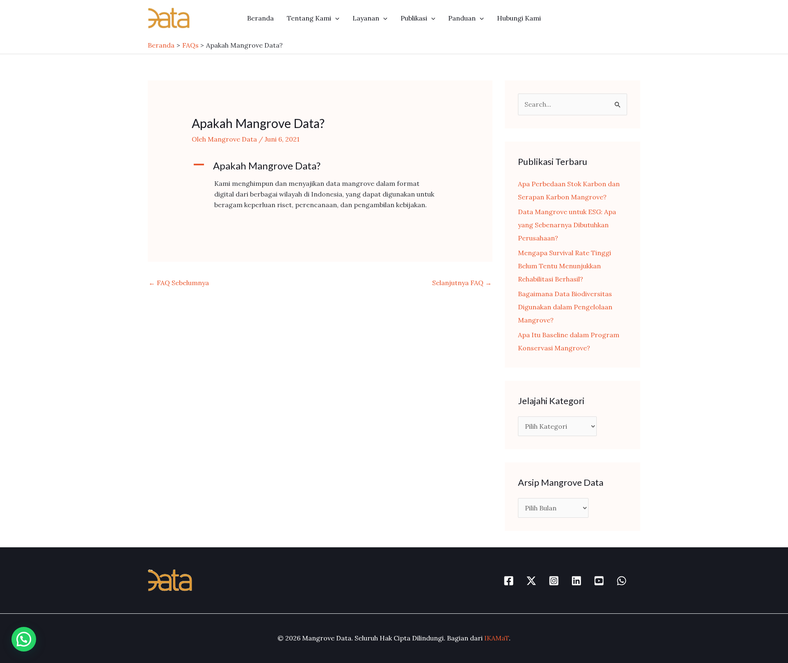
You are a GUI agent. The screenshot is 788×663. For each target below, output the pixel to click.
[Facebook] (509, 581)
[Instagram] (554, 581)
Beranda (260, 18)
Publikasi (414, 18)
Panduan (462, 18)
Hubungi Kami (519, 18)
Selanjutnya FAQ (462, 283)
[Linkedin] (576, 581)
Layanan (366, 18)
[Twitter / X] (531, 581)
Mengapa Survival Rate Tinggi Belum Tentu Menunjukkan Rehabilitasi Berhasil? (564, 266)
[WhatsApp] (621, 581)
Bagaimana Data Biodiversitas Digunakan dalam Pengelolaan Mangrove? (565, 307)
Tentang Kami (309, 18)
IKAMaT (496, 638)
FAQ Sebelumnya (179, 283)
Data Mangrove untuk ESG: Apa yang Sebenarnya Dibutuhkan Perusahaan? (567, 225)
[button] (335, 18)
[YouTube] (599, 581)
